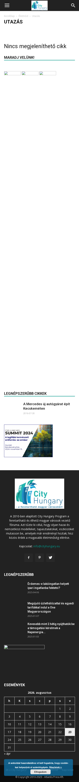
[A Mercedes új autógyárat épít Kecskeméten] (12, 410)
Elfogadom (40, 772)
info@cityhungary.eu (46, 546)
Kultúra (32, 29)
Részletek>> (55, 767)
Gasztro (19, 29)
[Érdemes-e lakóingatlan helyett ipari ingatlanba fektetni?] (14, 589)
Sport (43, 29)
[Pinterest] (39, 558)
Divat (8, 29)
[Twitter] (50, 558)
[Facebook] (29, 558)
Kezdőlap (9, 16)
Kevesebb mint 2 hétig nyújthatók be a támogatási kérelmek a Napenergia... (51, 628)
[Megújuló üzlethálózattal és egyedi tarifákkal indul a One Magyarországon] (14, 608)
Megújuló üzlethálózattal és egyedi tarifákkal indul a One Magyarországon (51, 607)
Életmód (23, 16)
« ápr (7, 753)
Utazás (54, 29)
